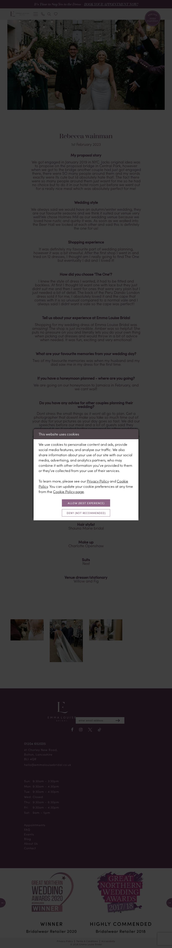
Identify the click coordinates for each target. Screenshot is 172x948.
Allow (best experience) (86, 503)
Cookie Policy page (68, 491)
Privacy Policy (98, 481)
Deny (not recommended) (86, 513)
